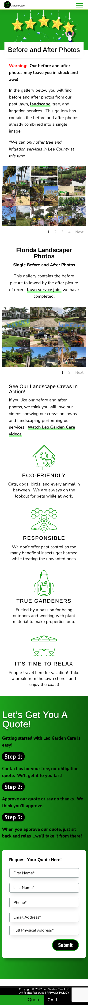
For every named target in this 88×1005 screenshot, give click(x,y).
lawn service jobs (44, 289)
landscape (40, 104)
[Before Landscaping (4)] (16, 325)
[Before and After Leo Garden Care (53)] (72, 185)
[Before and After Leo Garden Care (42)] (72, 225)
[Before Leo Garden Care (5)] (16, 365)
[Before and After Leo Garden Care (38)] (44, 185)
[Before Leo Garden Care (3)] (44, 345)
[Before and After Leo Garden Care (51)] (16, 225)
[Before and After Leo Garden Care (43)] (16, 205)
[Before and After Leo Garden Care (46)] (44, 205)
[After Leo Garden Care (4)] (44, 365)
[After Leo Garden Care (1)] (72, 345)
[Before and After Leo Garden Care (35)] (16, 185)
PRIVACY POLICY (57, 993)
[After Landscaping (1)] (44, 325)
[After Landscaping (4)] (16, 345)
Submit (65, 945)
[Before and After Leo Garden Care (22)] (72, 205)
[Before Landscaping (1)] (72, 365)
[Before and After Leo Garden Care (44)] (44, 225)
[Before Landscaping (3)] (72, 325)
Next (79, 232)
